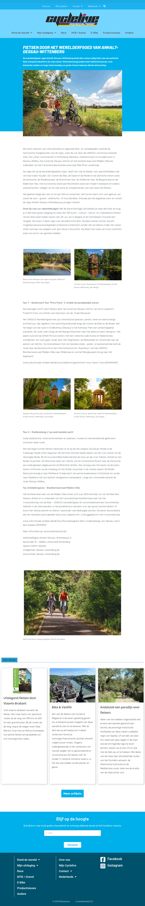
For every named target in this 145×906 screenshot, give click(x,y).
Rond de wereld (20, 32)
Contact (76, 6)
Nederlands (93, 6)
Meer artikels (72, 793)
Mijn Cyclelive (61, 6)
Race (64, 32)
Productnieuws (111, 32)
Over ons (46, 6)
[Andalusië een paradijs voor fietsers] (121, 685)
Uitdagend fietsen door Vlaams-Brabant (20, 700)
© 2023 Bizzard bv (61, 901)
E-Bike (94, 32)
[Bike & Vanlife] (72, 685)
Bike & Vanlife (62, 707)
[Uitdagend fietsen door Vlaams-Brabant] (24, 680)
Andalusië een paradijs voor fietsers (120, 710)
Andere (129, 32)
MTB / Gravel (79, 32)
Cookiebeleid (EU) (84, 901)
